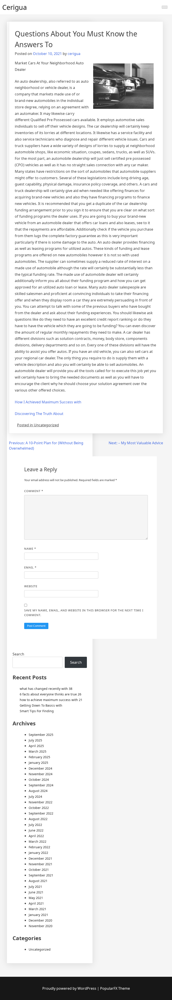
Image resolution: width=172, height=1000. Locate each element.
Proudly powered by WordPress (69, 988)
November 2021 (40, 864)
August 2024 (38, 791)
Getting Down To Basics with (41, 705)
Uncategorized (40, 949)
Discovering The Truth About (39, 413)
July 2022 (35, 825)
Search (18, 654)
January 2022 (38, 853)
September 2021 (41, 875)
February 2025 (39, 757)
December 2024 (40, 768)
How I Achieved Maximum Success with (48, 402)
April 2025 (36, 746)
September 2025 (41, 735)
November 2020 (40, 926)
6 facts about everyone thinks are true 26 (50, 694)
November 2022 (40, 802)
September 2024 (41, 785)
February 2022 (39, 847)
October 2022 (39, 808)
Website (30, 586)
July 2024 (35, 796)
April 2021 (36, 903)
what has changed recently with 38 (46, 688)
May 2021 (36, 898)
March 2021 (37, 909)
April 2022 (36, 836)
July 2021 (35, 886)
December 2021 (40, 858)
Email (30, 567)
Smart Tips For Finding (37, 711)
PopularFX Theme (115, 988)
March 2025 (37, 751)
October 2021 (39, 869)
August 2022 (38, 819)
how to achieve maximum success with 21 (51, 700)
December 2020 (40, 920)
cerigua (74, 53)
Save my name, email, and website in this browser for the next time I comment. (83, 612)
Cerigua (14, 7)
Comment (33, 491)
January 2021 (38, 915)
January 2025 (38, 762)
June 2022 (36, 830)
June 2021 (36, 892)
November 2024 (40, 774)
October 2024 (39, 779)
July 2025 (35, 740)
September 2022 (41, 813)
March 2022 (37, 841)
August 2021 (38, 881)
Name (30, 549)
